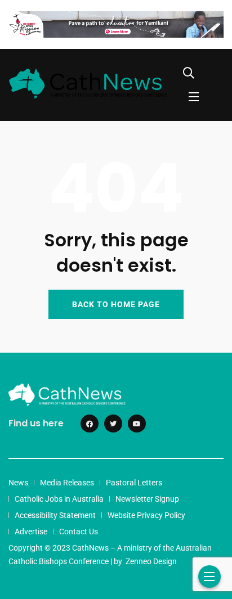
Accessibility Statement (55, 515)
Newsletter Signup (147, 498)
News (18, 482)
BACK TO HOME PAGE (116, 304)
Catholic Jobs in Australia (59, 498)
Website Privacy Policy (146, 515)
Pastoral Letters (134, 482)
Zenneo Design (151, 561)
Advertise (31, 531)
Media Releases (67, 482)
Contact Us (78, 531)
